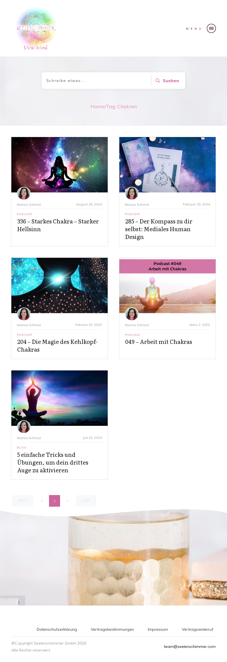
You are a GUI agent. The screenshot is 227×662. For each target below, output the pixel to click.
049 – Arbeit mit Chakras (158, 341)
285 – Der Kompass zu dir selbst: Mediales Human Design (158, 229)
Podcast (24, 214)
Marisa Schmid (29, 204)
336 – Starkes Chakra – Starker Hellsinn (58, 225)
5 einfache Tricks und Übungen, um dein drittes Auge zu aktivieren (52, 462)
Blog (22, 447)
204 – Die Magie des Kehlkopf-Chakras (57, 345)
